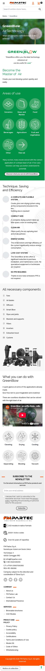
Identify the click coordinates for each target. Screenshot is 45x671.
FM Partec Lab (12, 594)
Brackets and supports (15, 319)
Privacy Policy (11, 626)
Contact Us (10, 598)
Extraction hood (12, 333)
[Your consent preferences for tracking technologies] (41, 667)
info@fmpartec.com (14, 559)
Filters (8, 324)
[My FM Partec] (33, 3)
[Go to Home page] (18, 3)
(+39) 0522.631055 (13, 562)
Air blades (10, 300)
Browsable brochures (14, 611)
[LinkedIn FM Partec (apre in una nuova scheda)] (5, 580)
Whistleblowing (12, 650)
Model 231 (10, 643)
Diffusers (9, 305)
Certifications (11, 636)
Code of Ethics (12, 647)
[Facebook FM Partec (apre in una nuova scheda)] (15, 580)
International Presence (15, 601)
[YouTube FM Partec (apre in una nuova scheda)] (10, 580)
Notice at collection (10, 668)
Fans (8, 296)
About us (9, 591)
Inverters (9, 328)
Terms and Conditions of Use (17, 640)
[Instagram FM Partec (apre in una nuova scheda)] (20, 580)
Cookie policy (11, 630)
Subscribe (21, 508)
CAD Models (11, 614)
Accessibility (11, 633)
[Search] (39, 9)
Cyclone (9, 338)
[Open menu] (4, 3)
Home (5, 16)
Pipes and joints (12, 314)
